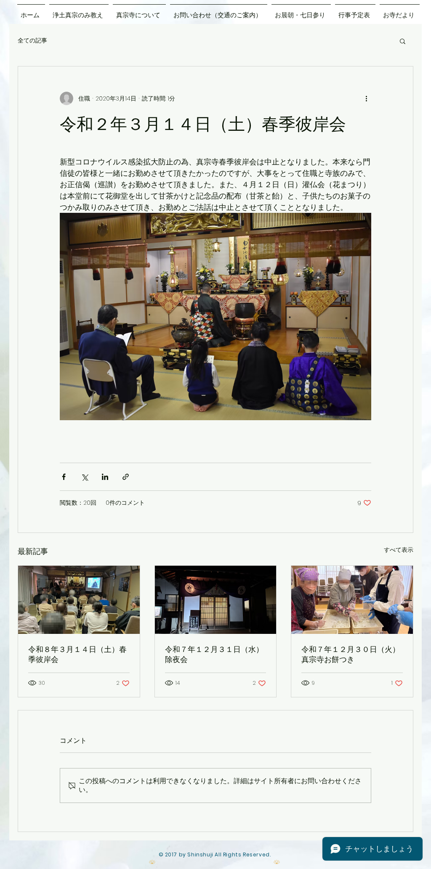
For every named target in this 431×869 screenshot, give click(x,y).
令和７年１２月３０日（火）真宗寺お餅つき (350, 654)
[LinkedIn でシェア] (105, 477)
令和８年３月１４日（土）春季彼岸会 (77, 654)
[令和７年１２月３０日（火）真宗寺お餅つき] (352, 600)
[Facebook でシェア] (64, 477)
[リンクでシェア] (126, 477)
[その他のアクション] (366, 98)
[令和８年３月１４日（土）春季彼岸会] (79, 600)
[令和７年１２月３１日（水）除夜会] (216, 600)
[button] (403, 40)
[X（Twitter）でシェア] (84, 477)
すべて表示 (398, 550)
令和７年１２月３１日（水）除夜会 (214, 654)
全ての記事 (32, 41)
